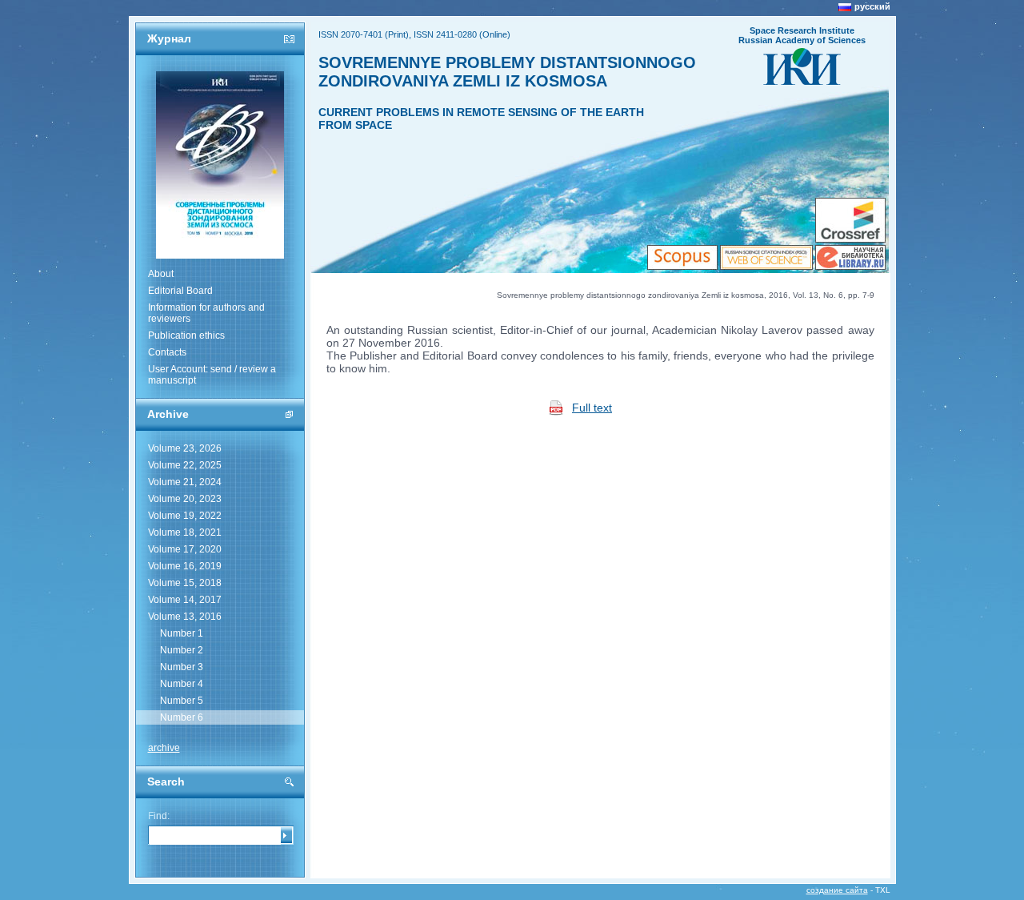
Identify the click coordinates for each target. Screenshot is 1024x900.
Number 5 (181, 700)
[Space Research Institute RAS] (802, 80)
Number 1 (181, 633)
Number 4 (181, 683)
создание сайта (837, 890)
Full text (592, 407)
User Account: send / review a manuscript (212, 375)
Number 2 (181, 650)
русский (872, 6)
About (161, 273)
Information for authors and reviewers (206, 313)
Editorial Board (180, 290)
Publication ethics (186, 335)
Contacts (167, 352)
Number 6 (181, 717)
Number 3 (181, 667)
